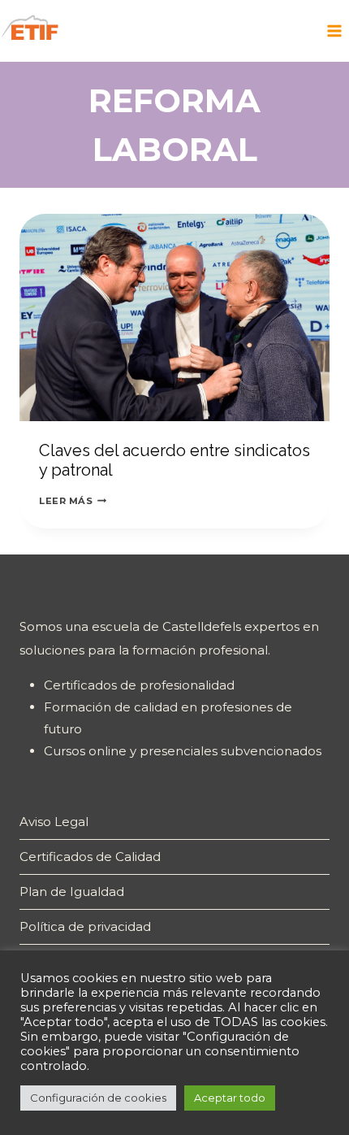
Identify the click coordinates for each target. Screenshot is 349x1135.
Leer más (72, 501)
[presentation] (174, 317)
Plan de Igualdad (71, 891)
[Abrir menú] (334, 30)
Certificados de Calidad (90, 856)
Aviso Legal (53, 821)
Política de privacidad (85, 926)
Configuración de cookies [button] (98, 1097)
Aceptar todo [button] (229, 1097)
